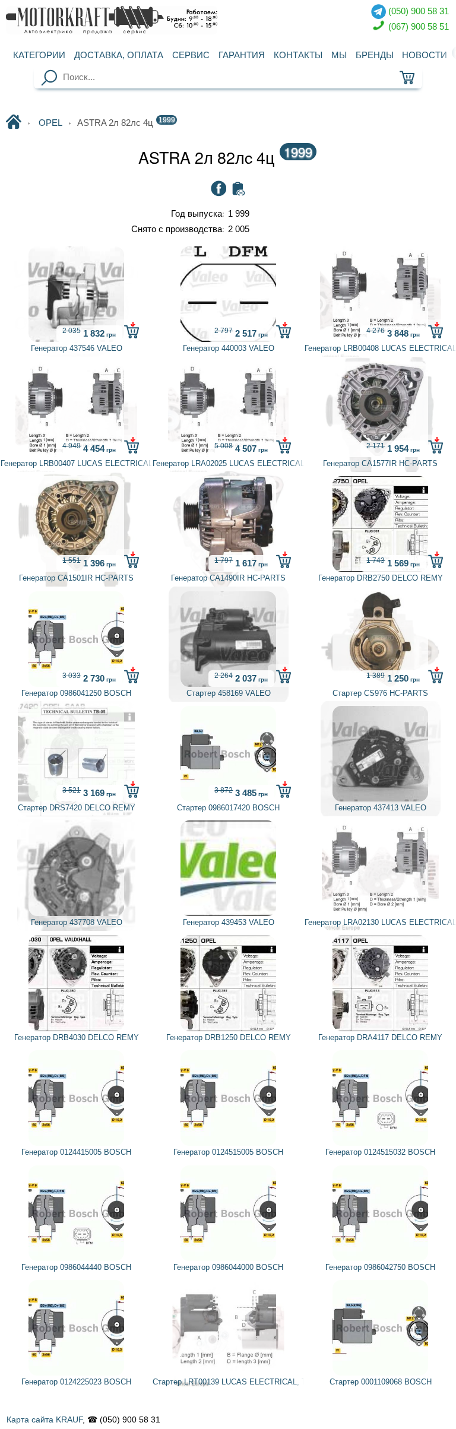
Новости (424, 55)
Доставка (118, 55)
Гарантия (241, 55)
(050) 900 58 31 (417, 11)
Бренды (375, 55)
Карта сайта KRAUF (45, 1419)
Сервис (191, 55)
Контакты (298, 55)
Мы (339, 55)
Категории (39, 55)
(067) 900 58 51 (417, 26)
